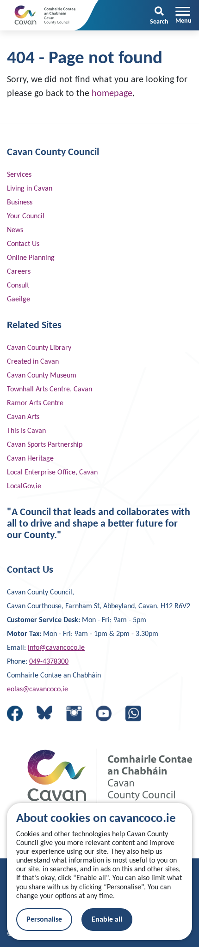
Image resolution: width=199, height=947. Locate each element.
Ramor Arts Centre (35, 403)
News (15, 230)
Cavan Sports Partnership (44, 445)
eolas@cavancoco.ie (37, 689)
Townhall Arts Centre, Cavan (49, 389)
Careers (19, 272)
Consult (18, 285)
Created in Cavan (33, 362)
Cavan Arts (23, 417)
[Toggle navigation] (183, 15)
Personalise (44, 919)
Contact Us (23, 244)
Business (19, 202)
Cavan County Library (39, 348)
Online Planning (31, 258)
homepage (112, 93)
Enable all (107, 919)
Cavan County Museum (41, 375)
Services (19, 175)
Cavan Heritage (30, 458)
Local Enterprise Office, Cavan (52, 472)
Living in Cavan (29, 188)
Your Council (25, 216)
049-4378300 (48, 661)
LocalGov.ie (24, 486)
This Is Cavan (26, 431)
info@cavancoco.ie (56, 648)
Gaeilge (18, 299)
